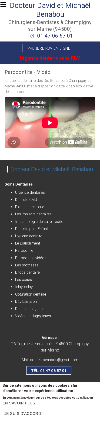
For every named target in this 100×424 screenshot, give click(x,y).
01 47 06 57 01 (55, 36)
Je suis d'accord (22, 414)
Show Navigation (5, 6)
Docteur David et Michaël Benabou (50, 10)
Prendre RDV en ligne (48, 48)
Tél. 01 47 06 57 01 (49, 371)
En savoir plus (19, 403)
